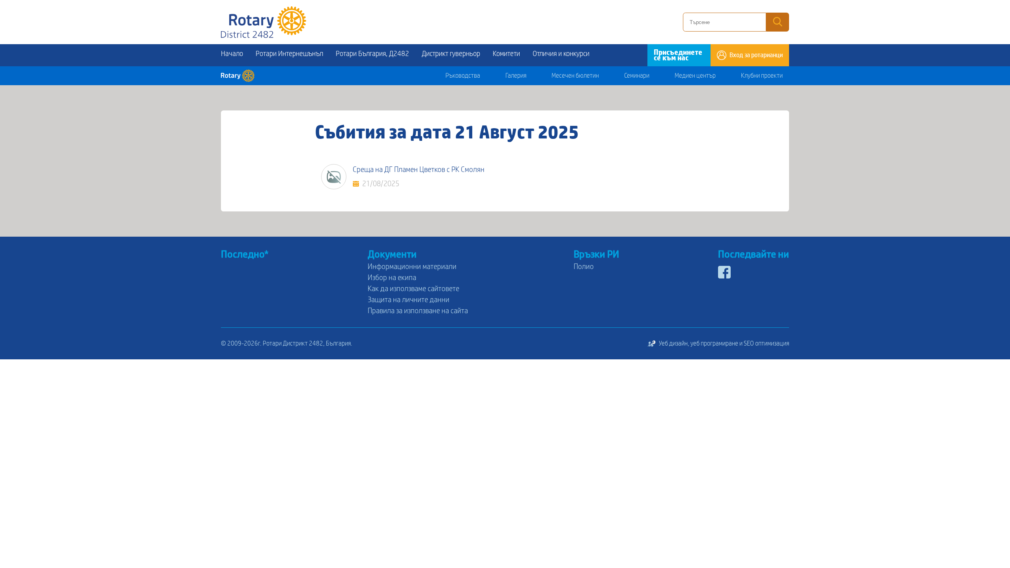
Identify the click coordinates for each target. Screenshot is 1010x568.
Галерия (515, 76)
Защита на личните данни (408, 300)
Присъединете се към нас (678, 55)
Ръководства (462, 76)
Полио (584, 267)
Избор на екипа (392, 278)
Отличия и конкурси (561, 53)
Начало (232, 53)
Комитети (506, 53)
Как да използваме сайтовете (413, 289)
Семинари (636, 76)
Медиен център (695, 76)
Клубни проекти (762, 76)
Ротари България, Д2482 (372, 53)
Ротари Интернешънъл (289, 53)
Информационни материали (412, 267)
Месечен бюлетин (575, 76)
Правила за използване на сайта (418, 311)
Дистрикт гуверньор (451, 53)
